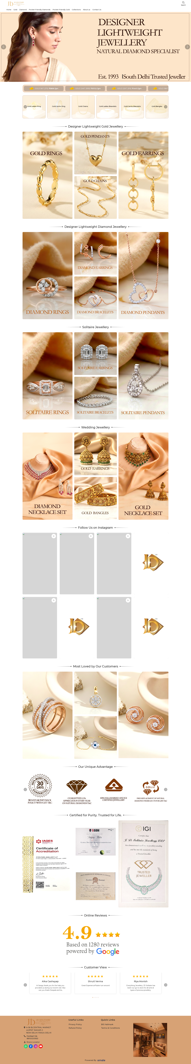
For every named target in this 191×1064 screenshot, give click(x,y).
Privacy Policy (75, 1024)
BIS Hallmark (107, 1024)
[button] (187, 46)
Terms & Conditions (110, 1028)
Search (183, 5)
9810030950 (32, 1038)
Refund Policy (75, 1028)
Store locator (33, 1042)
